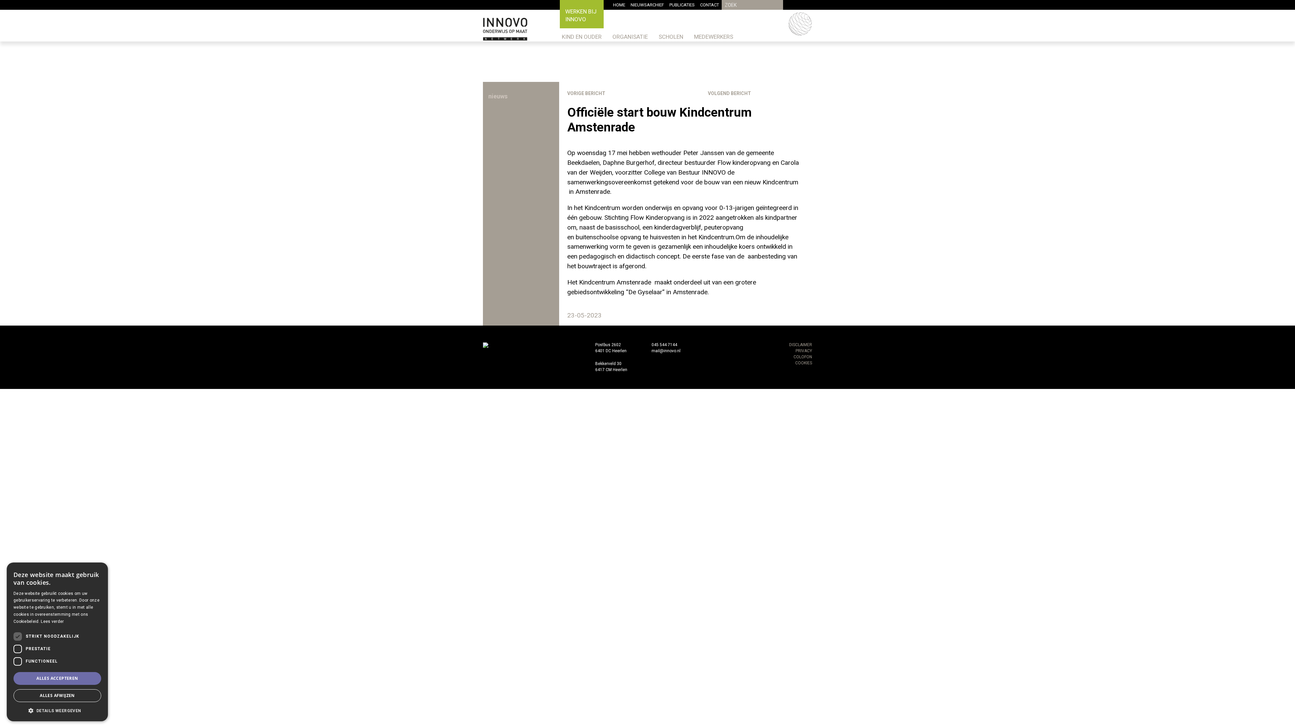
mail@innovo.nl (666, 350)
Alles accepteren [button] (57, 678)
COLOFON (803, 357)
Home (619, 4)
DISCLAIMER (800, 344)
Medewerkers (713, 36)
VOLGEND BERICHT (729, 93)
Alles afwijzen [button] (57, 695)
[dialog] (57, 642)
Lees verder (52, 621)
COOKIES (803, 363)
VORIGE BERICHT (586, 93)
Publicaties (682, 4)
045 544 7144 (664, 344)
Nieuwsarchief (647, 4)
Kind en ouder (582, 36)
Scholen (671, 36)
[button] (57, 710)
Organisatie (630, 36)
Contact (709, 4)
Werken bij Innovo (581, 15)
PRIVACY (804, 350)
